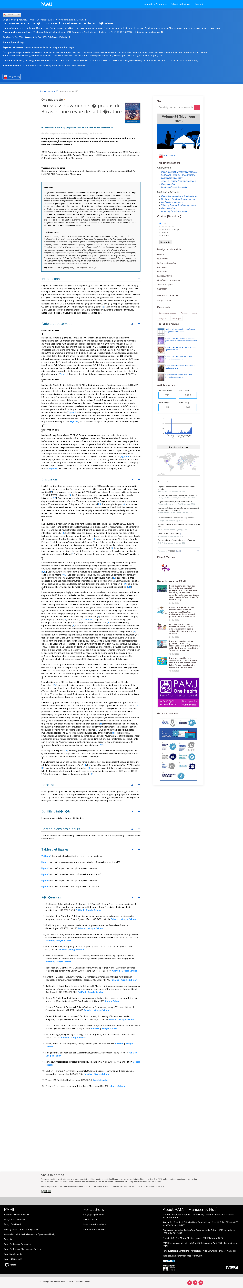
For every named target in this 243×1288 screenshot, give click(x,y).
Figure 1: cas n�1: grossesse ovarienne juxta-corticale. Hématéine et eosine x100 (181, 339)
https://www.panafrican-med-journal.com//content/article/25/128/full (55, 65)
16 (55, 685)
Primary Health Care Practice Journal (21, 1229)
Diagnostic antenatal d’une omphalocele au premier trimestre (176, 488)
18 (113, 732)
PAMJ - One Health (12, 1224)
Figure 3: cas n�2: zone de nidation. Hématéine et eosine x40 (179, 357)
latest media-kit (228, 1251)
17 (136, 705)
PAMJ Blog (9, 1239)
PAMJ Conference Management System (22, 1249)
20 (66, 750)
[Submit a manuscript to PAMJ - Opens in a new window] (178, 136)
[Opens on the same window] (46, 1192)
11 (51, 542)
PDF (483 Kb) (14, 76)
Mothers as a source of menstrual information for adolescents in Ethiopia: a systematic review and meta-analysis (183, 629)
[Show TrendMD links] (198, 551)
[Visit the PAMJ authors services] (178, 749)
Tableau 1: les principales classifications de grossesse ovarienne (180, 330)
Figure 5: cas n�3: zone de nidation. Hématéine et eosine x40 (179, 375)
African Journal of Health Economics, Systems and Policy (30, 1234)
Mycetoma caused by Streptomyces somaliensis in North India (179, 526)
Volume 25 (53, 91)
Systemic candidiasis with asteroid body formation (176, 518)
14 (125, 583)
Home (43, 91)
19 (101, 745)
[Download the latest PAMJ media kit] (169, 1260)
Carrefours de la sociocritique (168, 533)
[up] (138, 279)
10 (94, 539)
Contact (199, 4)
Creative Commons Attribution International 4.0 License (180, 52)
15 (65, 619)
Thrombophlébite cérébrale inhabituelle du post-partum (177, 495)
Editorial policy (90, 1219)
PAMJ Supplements (13, 1254)
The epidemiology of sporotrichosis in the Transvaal (177, 540)
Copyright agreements (93, 1214)
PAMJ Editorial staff (13, 1259)
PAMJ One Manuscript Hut (175, 1243)
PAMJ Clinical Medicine (14, 1219)
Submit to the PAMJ (180, 4)
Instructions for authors (155, 4)
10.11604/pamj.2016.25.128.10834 (70, 19)
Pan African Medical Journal (16, 1214)
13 (65, 574)
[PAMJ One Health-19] (178, 692)
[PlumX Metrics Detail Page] (164, 568)
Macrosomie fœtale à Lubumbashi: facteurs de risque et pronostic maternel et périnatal (178, 509)
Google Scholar (164, 300)
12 (45, 571)
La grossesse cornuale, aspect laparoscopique (175, 502)
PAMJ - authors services (94, 1229)
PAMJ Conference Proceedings (18, 1244)
